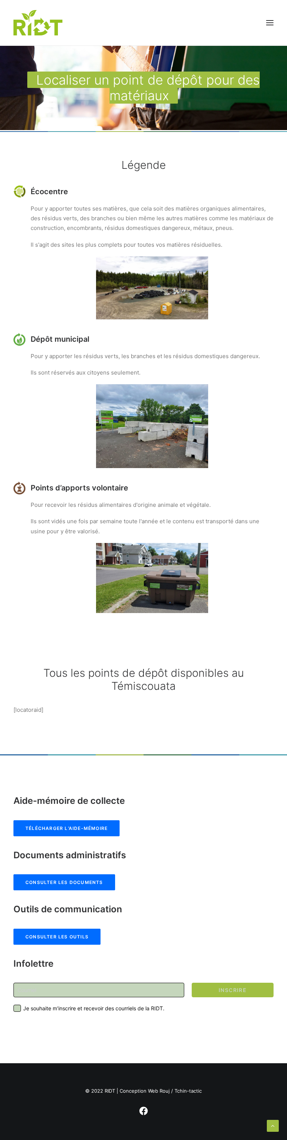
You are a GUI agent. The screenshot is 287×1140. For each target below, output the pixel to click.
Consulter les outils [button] (57, 937)
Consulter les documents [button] (64, 882)
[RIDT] (37, 22)
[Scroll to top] (273, 1125)
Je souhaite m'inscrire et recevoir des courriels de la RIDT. (93, 1008)
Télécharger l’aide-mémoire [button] (66, 828)
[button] (270, 22)
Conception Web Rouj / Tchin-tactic (161, 1091)
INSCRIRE (233, 990)
